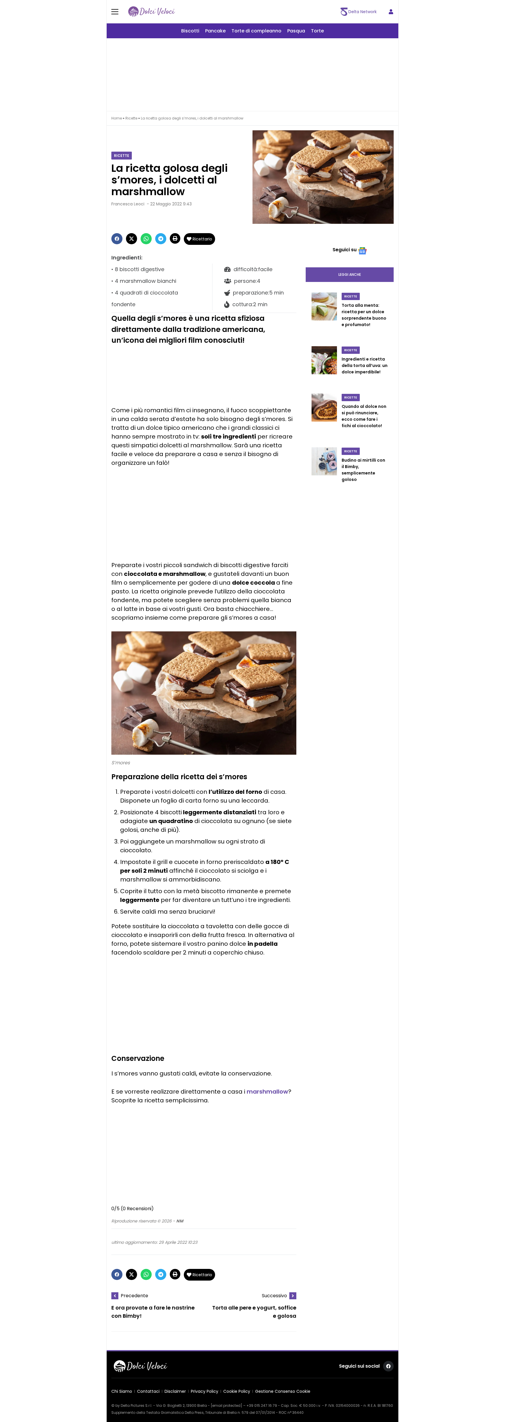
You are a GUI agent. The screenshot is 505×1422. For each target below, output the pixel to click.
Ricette (131, 118)
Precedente (134, 1295)
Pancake (215, 30)
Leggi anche (349, 274)
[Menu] (118, 11)
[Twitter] (131, 238)
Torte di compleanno (256, 30)
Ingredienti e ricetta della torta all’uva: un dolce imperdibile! (365, 365)
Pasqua (296, 30)
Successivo (274, 1295)
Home (116, 118)
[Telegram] (160, 238)
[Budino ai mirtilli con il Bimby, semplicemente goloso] (324, 470)
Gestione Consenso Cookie (282, 1391)
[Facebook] (116, 238)
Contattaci (148, 1391)
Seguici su (345, 249)
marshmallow (267, 1091)
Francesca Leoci (127, 204)
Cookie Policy (236, 1391)
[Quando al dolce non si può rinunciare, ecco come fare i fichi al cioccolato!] (324, 417)
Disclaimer (175, 1391)
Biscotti (190, 30)
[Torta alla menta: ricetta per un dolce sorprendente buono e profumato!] (324, 315)
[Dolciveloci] (151, 12)
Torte (317, 30)
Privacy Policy (204, 1391)
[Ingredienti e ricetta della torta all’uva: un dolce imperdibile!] (324, 366)
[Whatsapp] (146, 238)
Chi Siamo (121, 1391)
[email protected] (226, 1405)
